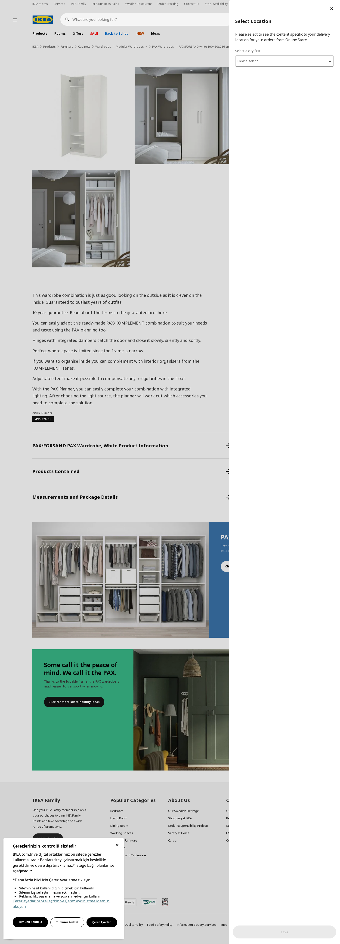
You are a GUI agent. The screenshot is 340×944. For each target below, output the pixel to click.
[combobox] (284, 61)
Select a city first (247, 51)
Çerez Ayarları (101, 922)
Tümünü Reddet (67, 922)
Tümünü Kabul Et (30, 922)
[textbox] (284, 61)
